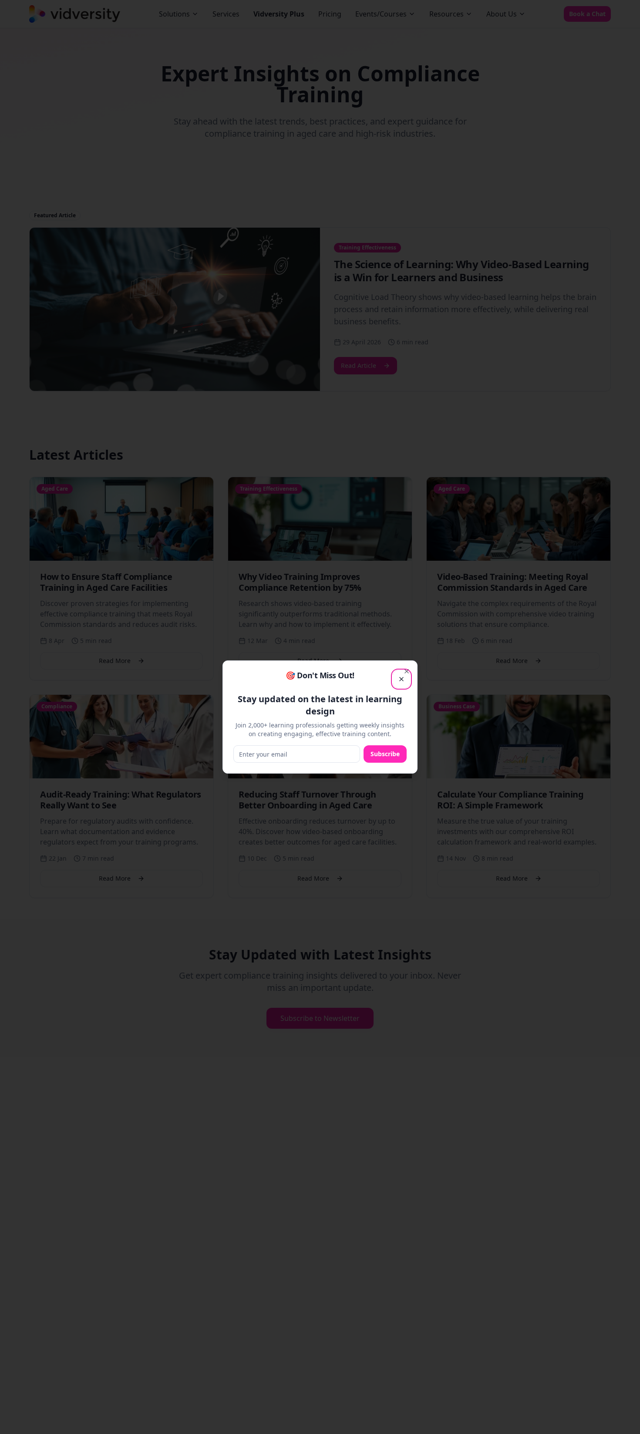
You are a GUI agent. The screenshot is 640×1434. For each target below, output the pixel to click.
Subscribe (385, 754)
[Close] (406, 671)
